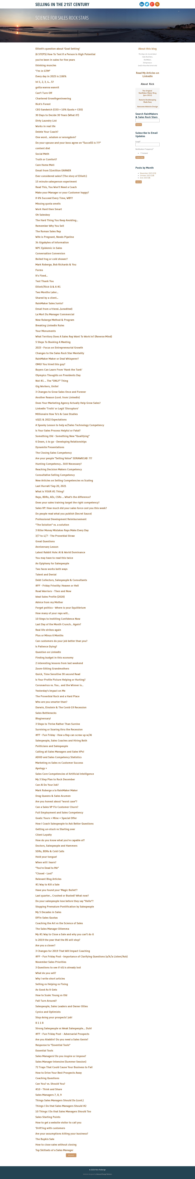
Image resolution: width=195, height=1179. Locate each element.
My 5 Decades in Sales (48, 912)
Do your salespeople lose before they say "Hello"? (64, 901)
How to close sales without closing (56, 1144)
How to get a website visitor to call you (58, 1122)
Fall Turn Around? (46, 1000)
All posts (71, 1155)
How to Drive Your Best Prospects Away (58, 1072)
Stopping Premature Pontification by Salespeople (64, 906)
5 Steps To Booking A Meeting (53, 342)
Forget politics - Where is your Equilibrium (60, 607)
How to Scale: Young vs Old (51, 995)
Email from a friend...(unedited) (53, 308)
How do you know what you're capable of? (60, 840)
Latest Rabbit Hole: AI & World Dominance (60, 552)
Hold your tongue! (46, 856)
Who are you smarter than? (51, 701)
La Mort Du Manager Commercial (54, 314)
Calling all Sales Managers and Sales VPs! (59, 751)
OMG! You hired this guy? (50, 364)
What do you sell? (45, 973)
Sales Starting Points (47, 1117)
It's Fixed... (41, 275)
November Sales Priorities (50, 962)
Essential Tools (44, 1050)
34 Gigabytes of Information (52, 242)
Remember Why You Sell (49, 225)
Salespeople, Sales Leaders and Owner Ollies (61, 1006)
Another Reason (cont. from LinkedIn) (57, 397)
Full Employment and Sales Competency (59, 812)
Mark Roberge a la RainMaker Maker (56, 790)
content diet (42, 148)
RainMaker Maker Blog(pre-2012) (147, 94)
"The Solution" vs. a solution (52, 524)
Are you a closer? (45, 945)
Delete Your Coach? (46, 131)
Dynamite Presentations (49, 447)
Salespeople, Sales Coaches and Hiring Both (61, 740)
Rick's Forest (43, 104)
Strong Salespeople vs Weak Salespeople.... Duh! (63, 1028)
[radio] (150, 153)
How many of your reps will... (52, 613)
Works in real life (45, 126)
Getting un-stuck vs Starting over (55, 829)
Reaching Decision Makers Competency (58, 469)
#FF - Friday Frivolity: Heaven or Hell (57, 585)
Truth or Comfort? (46, 159)
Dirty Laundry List (46, 120)
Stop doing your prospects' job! (53, 1017)
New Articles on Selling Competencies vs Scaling (64, 480)
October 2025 (147, 175)
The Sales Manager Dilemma (52, 928)
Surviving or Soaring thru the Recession (59, 729)
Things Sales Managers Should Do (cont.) (59, 1100)
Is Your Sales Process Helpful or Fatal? (57, 430)
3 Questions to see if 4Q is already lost (58, 967)
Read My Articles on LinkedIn (147, 74)
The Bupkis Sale (44, 1139)
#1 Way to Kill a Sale (47, 884)
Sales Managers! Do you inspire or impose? (60, 1056)
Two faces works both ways (51, 569)
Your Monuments (45, 331)
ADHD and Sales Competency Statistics (58, 757)
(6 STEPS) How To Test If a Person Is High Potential (65, 54)
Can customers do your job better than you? (61, 641)
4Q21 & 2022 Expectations (51, 419)
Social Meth (42, 153)
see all (138, 182)
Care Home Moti (44, 164)
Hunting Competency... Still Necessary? (58, 463)
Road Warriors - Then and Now (53, 591)
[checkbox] (147, 153)
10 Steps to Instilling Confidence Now (57, 618)
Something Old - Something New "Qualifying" (62, 436)
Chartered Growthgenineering (53, 98)
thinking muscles (45, 65)
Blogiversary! (43, 718)
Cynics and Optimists (48, 1011)
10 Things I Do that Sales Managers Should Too (63, 1111)
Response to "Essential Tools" (52, 1045)
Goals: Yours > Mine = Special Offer (56, 818)
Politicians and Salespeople (51, 746)
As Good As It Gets (46, 989)
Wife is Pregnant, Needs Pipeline (54, 236)
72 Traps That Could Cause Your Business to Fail (64, 1067)
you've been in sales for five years (55, 59)
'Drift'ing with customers (50, 1128)
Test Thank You (44, 281)
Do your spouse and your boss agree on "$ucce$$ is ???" (68, 142)
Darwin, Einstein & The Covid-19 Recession (60, 707)
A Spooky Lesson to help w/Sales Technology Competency (69, 425)
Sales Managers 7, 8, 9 (48, 1094)
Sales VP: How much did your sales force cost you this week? (71, 508)
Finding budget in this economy (54, 657)
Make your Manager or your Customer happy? (62, 192)
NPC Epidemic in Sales (48, 248)
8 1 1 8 (39, 1022)
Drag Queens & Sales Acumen (53, 795)
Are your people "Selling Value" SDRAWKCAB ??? (63, 458)
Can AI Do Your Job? (47, 784)
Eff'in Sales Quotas (46, 917)
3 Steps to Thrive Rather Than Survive (57, 723)
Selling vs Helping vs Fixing (51, 984)
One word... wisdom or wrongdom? (55, 137)
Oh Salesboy (42, 214)
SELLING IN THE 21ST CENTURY (62, 4)
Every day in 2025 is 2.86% (50, 76)
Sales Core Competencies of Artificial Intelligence (64, 773)
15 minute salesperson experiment (56, 181)
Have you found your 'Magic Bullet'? (56, 890)
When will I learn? (45, 862)
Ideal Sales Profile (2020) (50, 596)
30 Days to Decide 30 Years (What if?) (57, 115)
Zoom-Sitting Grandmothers (52, 668)
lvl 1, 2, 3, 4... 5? (44, 81)
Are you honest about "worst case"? (56, 801)
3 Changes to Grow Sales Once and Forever (60, 391)
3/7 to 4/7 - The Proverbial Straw (55, 535)
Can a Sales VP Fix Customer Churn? (56, 807)
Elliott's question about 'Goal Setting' (57, 48)
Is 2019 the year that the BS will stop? (57, 939)
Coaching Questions (47, 1078)
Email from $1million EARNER (53, 170)
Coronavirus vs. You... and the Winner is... (59, 685)
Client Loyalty (43, 834)
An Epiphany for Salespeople (52, 563)
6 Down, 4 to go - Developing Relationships (61, 441)
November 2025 (148, 173)
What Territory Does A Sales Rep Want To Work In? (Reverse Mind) (73, 336)
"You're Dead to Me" (47, 867)
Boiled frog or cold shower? (51, 259)
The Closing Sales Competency (53, 452)
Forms (39, 270)
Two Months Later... (46, 292)
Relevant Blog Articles (48, 879)
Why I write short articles (50, 978)
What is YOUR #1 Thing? (49, 491)
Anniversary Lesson (46, 546)
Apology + (41, 768)
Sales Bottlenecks (45, 713)
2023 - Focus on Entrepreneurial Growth (59, 347)
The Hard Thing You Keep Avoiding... (56, 220)
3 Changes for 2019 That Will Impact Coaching (62, 951)
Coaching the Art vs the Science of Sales (59, 923)
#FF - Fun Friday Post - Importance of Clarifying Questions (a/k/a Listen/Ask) (81, 956)
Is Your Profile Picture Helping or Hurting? (60, 679)
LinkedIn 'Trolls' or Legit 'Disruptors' (57, 408)
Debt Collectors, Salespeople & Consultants (61, 580)
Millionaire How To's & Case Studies (56, 414)
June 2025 (145, 178)
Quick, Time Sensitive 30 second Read (57, 674)
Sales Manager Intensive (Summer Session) (60, 1061)
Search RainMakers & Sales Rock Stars (146, 115)
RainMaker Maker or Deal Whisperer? (57, 358)
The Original (147, 91)
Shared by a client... (46, 297)
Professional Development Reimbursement (60, 519)
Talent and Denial (45, 574)
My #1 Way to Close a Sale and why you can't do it (64, 934)
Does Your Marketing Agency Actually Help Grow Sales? (68, 403)
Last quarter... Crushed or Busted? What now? (62, 895)
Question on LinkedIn (48, 652)
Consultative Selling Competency (55, 474)
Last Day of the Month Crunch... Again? (58, 624)
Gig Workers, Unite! (46, 386)
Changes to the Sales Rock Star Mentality (59, 353)
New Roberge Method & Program (54, 319)
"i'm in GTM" (42, 70)
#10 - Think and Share (48, 1089)
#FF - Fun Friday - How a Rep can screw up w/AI (63, 735)
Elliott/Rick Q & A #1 (48, 286)
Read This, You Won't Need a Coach (56, 187)
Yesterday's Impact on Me (50, 690)
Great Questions (45, 541)
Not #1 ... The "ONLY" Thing (51, 380)
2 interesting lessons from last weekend (59, 663)
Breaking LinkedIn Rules (49, 325)
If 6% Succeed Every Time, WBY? (54, 198)
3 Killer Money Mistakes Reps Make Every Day (62, 530)
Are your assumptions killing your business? (61, 1133)
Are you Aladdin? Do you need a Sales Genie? (61, 1039)
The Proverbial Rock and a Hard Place (57, 696)
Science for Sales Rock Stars (62, 17)
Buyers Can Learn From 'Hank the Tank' (58, 369)
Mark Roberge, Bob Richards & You (55, 264)
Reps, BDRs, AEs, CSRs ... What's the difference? (63, 497)
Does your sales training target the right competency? (67, 502)
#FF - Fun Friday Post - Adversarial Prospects (62, 1033)
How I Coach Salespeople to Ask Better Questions (64, 823)
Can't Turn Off (43, 93)
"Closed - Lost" (44, 873)
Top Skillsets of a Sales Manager (54, 1150)
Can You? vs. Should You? (50, 1083)
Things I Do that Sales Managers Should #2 (60, 1105)
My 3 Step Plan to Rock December (55, 779)
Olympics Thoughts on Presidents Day (58, 375)
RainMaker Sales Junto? (49, 303)
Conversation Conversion (50, 253)
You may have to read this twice (54, 557)
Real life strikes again (48, 629)
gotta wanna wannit (47, 87)
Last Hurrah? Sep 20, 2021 (50, 486)
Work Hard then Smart (48, 209)
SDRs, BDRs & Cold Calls (49, 851)
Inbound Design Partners (104, 1174)
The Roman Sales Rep (48, 231)
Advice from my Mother (49, 602)
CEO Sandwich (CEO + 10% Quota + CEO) (59, 109)
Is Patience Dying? (46, 646)
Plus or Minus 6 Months (49, 635)
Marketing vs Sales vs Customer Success (59, 762)
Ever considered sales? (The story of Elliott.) (61, 176)
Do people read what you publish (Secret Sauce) (63, 513)
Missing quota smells (48, 203)
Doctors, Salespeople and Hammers (56, 845)
